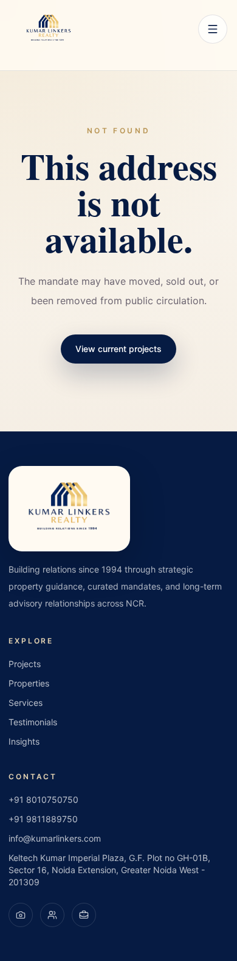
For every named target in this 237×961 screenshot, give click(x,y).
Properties (29, 683)
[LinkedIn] (84, 915)
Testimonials (33, 722)
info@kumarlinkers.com (55, 838)
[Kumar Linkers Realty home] (49, 29)
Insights (24, 741)
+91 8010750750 (43, 799)
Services (26, 702)
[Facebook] (52, 915)
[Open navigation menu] (212, 29)
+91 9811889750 (43, 819)
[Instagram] (21, 915)
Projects (25, 664)
